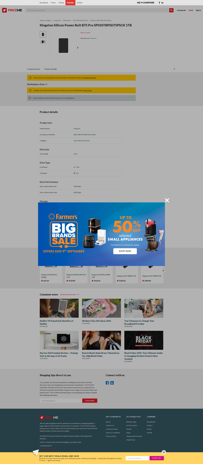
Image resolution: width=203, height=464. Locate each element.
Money (61, 3)
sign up (156, 458)
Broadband (44, 3)
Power (53, 3)
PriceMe (70, 3)
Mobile (79, 3)
